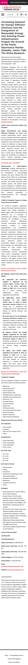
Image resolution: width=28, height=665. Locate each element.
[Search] (18, 14)
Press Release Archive (16, 655)
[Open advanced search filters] (21, 14)
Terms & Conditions (14, 662)
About (6, 655)
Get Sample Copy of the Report (10, 163)
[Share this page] (26, 14)
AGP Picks (4, 2)
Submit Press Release (14, 659)
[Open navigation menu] (2, 14)
